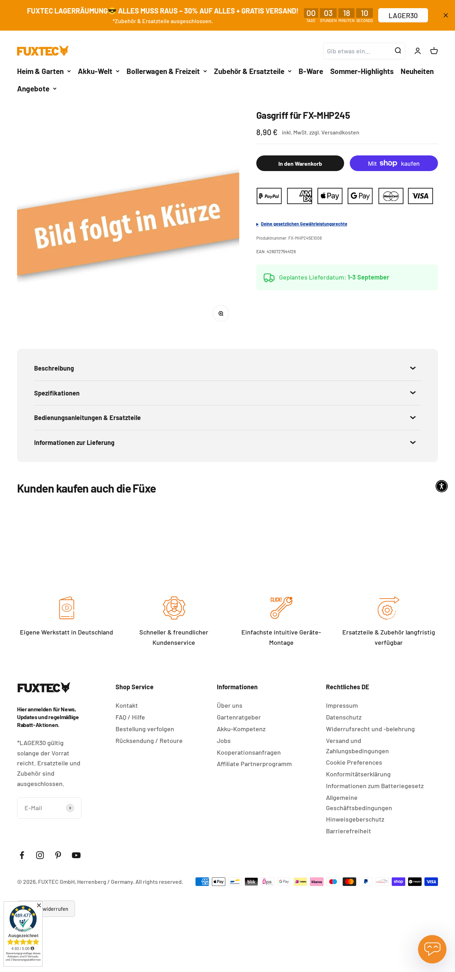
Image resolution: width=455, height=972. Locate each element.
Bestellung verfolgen (145, 729)
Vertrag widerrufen (46, 908)
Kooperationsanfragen (249, 752)
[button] (441, 486)
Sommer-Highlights (362, 70)
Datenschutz (344, 717)
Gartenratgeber (239, 717)
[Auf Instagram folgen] (40, 855)
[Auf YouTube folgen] (76, 855)
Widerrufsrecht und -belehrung (370, 729)
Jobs (224, 740)
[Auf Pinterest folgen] (58, 855)
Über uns (229, 705)
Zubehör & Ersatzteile (249, 70)
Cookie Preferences (354, 762)
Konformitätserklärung (358, 774)
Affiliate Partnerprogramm (254, 763)
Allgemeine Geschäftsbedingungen (359, 802)
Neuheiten (417, 70)
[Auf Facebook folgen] (22, 855)
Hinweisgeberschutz (355, 819)
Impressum (342, 705)
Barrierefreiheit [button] (348, 831)
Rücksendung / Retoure (149, 740)
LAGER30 (403, 15)
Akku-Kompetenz (241, 729)
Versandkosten (340, 132)
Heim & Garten (40, 70)
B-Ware (311, 70)
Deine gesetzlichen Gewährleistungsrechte (304, 224)
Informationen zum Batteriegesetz (375, 786)
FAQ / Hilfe (130, 717)
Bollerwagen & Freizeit (163, 70)
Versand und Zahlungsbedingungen (357, 746)
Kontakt (127, 705)
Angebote (33, 88)
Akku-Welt (95, 70)
